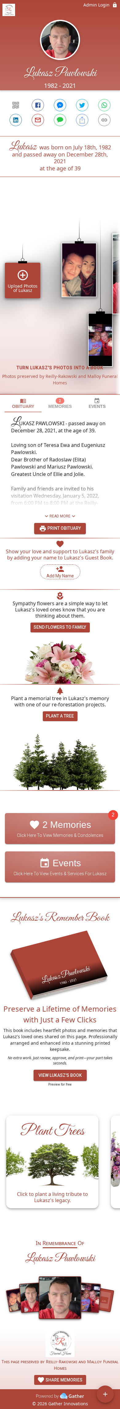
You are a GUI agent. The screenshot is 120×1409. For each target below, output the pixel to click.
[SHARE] (82, 120)
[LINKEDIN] (16, 120)
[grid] (60, 296)
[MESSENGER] (60, 105)
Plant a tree (60, 715)
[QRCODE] (16, 105)
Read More (60, 516)
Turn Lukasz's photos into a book (60, 367)
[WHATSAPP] (104, 105)
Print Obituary (63, 528)
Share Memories (63, 1379)
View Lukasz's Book (60, 1075)
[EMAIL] (38, 120)
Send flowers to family (60, 627)
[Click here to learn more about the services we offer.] (60, 1344)
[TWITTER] (82, 105)
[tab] (23, 403)
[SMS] (60, 120)
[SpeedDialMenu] (105, 1394)
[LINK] (104, 120)
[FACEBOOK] (38, 105)
